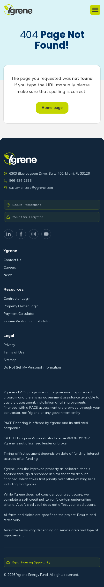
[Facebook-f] (21, 234)
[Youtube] (46, 234)
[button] (95, 10)
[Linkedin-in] (8, 234)
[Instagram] (33, 234)
